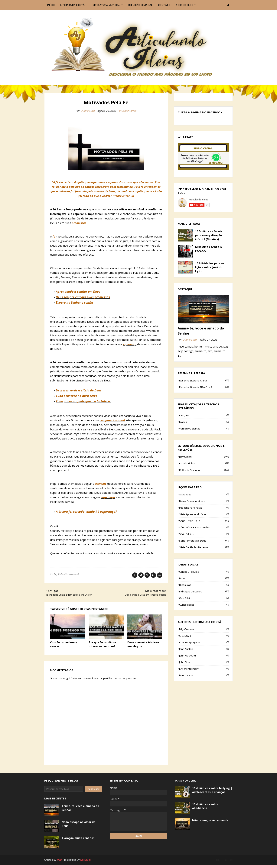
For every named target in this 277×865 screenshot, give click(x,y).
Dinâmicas (204, 585)
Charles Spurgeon (204, 642)
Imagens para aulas (204, 507)
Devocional (204, 456)
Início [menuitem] (51, 5)
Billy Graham (204, 629)
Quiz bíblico (204, 598)
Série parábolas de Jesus (204, 547)
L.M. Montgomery (204, 668)
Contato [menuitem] (164, 5)
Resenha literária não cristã (204, 387)
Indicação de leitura (204, 591)
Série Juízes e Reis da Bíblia (204, 527)
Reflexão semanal (68, 574)
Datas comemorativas (204, 501)
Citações (204, 415)
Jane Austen (204, 649)
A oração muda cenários (78, 838)
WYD (59, 859)
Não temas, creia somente (210, 820)
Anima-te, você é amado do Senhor (201, 330)
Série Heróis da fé (204, 521)
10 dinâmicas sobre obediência (205, 806)
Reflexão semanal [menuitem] (140, 5)
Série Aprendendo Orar (204, 514)
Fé (55, 574)
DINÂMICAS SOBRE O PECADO (208, 249)
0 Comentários (127, 110)
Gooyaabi (85, 859)
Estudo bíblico (204, 463)
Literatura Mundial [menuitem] (106, 5)
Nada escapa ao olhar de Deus (78, 824)
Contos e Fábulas (204, 571)
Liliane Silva (88, 110)
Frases (204, 422)
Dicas (204, 578)
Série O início (204, 534)
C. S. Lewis (204, 635)
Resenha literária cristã (204, 380)
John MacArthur (204, 655)
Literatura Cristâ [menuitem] (72, 5)
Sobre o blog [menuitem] (184, 5)
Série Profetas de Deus (204, 540)
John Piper (204, 662)
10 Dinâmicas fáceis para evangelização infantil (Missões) (208, 235)
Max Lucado (204, 675)
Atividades (204, 494)
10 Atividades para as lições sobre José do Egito (209, 267)
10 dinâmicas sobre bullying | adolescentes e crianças (212, 790)
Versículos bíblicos (204, 428)
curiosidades (204, 604)
